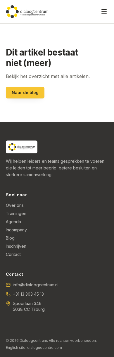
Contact (13, 254)
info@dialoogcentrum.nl (35, 284)
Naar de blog (25, 92)
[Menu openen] (104, 11)
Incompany (16, 229)
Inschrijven (16, 246)
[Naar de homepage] (27, 11)
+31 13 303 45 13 (28, 294)
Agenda (13, 221)
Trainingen (16, 213)
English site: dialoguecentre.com (34, 347)
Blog (10, 237)
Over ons (15, 205)
